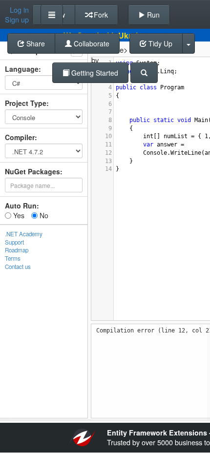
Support (14, 242)
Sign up (17, 19)
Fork (100, 15)
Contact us (18, 266)
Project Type (25, 103)
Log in (19, 10)
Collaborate (90, 43)
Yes (17, 215)
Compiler (20, 137)
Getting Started (93, 73)
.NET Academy (23, 234)
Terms (13, 258)
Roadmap (16, 250)
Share (34, 43)
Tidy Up (159, 43)
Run (152, 15)
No (43, 215)
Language (22, 69)
